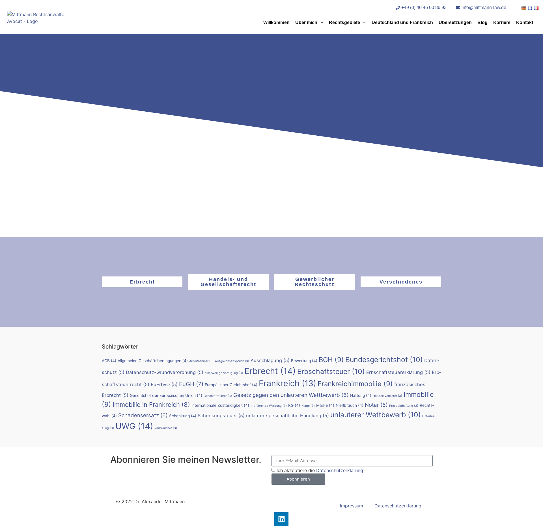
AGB (109, 360)
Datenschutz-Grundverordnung (164, 372)
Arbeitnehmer (201, 361)
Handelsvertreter (387, 396)
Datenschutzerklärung (339, 470)
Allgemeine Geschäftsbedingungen (153, 360)
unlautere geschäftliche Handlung (287, 415)
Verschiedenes (401, 282)
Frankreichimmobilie (355, 384)
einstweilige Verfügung (224, 373)
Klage (308, 406)
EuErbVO (164, 384)
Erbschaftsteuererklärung (398, 372)
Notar (376, 405)
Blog (482, 22)
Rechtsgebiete (344, 22)
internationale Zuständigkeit (220, 405)
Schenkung (182, 416)
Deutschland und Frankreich (402, 22)
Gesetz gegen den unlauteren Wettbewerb (291, 395)
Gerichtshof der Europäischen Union (166, 395)
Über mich (306, 22)
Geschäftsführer (218, 396)
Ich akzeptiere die (320, 470)
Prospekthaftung (403, 406)
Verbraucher (166, 428)
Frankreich (287, 383)
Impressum (351, 506)
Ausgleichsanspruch (232, 361)
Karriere (501, 22)
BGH (331, 360)
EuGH (191, 384)
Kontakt (524, 22)
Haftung (360, 395)
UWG (134, 426)
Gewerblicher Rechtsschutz (315, 281)
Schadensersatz (143, 415)
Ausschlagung (270, 360)
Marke (325, 405)
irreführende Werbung (269, 406)
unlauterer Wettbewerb (375, 414)
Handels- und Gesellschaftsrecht (228, 281)
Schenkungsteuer (221, 415)
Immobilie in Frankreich (151, 404)
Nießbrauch (349, 405)
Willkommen (276, 22)
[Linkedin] (281, 519)
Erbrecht (142, 282)
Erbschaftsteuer (331, 371)
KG (294, 405)
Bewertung (304, 360)
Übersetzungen (455, 22)
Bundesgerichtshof (384, 359)
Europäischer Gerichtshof (231, 384)
